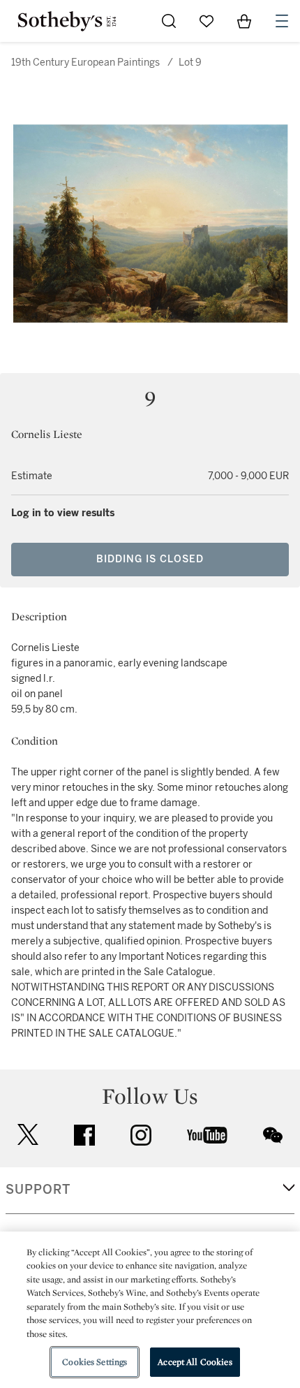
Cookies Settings (94, 1362)
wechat (273, 1135)
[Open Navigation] (282, 20)
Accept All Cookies (195, 1362)
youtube (207, 1135)
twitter (27, 1135)
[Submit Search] (169, 21)
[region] (150, 1310)
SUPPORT (38, 1189)
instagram (140, 1135)
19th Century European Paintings (85, 62)
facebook (84, 1135)
